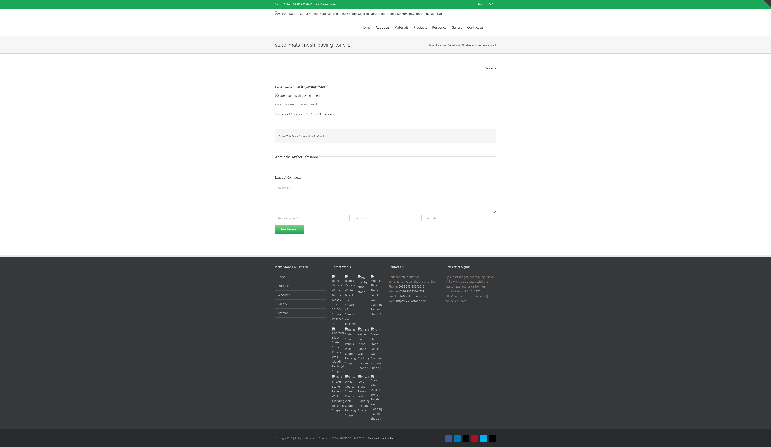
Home (281, 277)
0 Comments (326, 114)
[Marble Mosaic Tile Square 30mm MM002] (338, 301)
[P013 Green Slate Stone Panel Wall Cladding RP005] (376, 349)
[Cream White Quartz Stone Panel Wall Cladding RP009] (376, 398)
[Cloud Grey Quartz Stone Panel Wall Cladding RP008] (364, 393)
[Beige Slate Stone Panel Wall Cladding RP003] (351, 346)
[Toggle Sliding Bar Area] (767, 3)
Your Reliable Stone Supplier (378, 438)
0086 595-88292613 (411, 286)
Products (283, 286)
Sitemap (283, 313)
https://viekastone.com (411, 301)
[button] (490, 27)
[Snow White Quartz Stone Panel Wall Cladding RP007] (351, 396)
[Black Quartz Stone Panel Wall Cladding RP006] (338, 393)
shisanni (283, 114)
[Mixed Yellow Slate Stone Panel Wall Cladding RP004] (364, 349)
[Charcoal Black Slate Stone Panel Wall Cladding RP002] (338, 350)
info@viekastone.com (328, 4)
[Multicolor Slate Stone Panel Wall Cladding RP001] (376, 296)
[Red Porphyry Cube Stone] (364, 285)
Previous (490, 68)
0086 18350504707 (411, 291)
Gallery (282, 304)
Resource (283, 295)
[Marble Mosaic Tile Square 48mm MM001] (351, 301)
